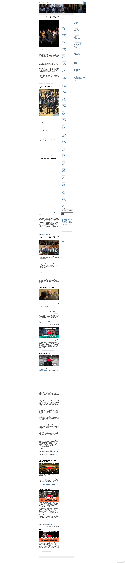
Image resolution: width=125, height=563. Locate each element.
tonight (50, 542)
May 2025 (63, 41)
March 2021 (63, 99)
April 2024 (63, 56)
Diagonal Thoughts (77, 38)
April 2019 (63, 126)
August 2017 (63, 149)
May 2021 (63, 97)
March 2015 (63, 183)
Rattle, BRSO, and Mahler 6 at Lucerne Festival (47, 238)
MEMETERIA (43, 2)
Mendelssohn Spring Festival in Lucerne (47, 528)
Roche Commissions (42, 456)
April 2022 (63, 84)
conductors (43, 234)
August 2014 (63, 191)
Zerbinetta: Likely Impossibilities (79, 78)
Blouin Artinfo (77, 29)
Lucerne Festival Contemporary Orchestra (45, 369)
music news (54, 154)
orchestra (49, 155)
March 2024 (63, 57)
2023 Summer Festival (48, 479)
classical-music (44, 155)
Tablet (76, 68)
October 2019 (63, 119)
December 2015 (64, 172)
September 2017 (64, 148)
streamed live (45, 481)
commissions (44, 455)
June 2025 (63, 40)
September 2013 (64, 204)
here (43, 448)
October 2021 (63, 91)
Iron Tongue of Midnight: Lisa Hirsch (80, 48)
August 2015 (63, 177)
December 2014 (64, 186)
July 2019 (63, 122)
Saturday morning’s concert (54, 49)
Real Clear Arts (77, 62)
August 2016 (63, 163)
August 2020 (63, 107)
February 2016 (64, 170)
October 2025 (63, 35)
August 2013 (63, 205)
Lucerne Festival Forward (46, 326)
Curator (76, 36)
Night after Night (77, 53)
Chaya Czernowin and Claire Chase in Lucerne (48, 18)
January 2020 (63, 115)
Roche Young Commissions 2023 (47, 353)
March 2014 (63, 197)
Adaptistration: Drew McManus (79, 21)
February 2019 (64, 128)
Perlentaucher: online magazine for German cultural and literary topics (79, 59)
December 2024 (64, 47)
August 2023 (63, 65)
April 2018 (63, 140)
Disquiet (76, 39)
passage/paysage (50, 431)
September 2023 (64, 64)
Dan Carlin (76, 37)
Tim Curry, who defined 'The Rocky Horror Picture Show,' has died (66, 229)
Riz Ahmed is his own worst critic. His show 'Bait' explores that (67, 220)
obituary (46, 306)
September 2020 (64, 106)
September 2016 (64, 162)
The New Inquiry (77, 71)
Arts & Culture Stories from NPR (66, 217)
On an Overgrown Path (78, 55)
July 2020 (63, 108)
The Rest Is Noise (77, 72)
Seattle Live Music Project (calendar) (80, 64)
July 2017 (63, 150)
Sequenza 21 (77, 65)
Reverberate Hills (77, 63)
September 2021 (64, 92)
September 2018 (64, 134)
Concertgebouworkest (55, 212)
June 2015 (63, 179)
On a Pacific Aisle (77, 54)
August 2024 (63, 51)
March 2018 (63, 141)
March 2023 (63, 71)
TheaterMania (77, 75)
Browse (46, 13)
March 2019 (63, 127)
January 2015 (63, 185)
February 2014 (64, 198)
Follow (62, 214)
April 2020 (63, 112)
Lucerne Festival (47, 48)
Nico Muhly (76, 52)
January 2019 (63, 129)
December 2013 (64, 200)
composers (43, 321)
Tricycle (76, 76)
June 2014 (63, 193)
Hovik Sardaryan (49, 367)
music (47, 155)
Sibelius (58, 154)
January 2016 (63, 171)
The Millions (76, 70)
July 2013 (63, 206)
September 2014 (64, 190)
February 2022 (64, 86)
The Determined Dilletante (78, 69)
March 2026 (63, 29)
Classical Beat (77, 30)
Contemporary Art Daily (78, 32)
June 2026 (63, 26)
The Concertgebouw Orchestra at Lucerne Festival (48, 159)
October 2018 (63, 133)
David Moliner (44, 367)
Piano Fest (49, 503)
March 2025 (63, 43)
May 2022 (63, 83)
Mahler (52, 234)
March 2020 (63, 113)
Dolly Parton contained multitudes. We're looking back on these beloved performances (67, 222)
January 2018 (63, 143)
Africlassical (76, 22)
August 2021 (63, 93)
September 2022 (64, 78)
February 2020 (64, 114)
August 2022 (63, 79)
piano (52, 155)
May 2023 (63, 69)
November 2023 (64, 62)
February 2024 (64, 58)
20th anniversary (45, 478)
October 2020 (63, 105)
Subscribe (53, 13)
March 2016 (63, 169)
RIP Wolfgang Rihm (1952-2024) (47, 287)
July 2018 (63, 136)
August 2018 (63, 135)
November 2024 (64, 48)
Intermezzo (76, 46)
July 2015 (63, 178)
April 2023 (63, 70)
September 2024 (64, 50)
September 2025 (64, 36)
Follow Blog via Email (65, 208)
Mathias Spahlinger (44, 431)
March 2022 (63, 85)
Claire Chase (48, 50)
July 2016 (63, 164)
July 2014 (63, 192)
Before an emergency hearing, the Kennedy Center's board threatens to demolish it (67, 225)
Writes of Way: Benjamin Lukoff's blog (80, 77)
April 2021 (63, 98)
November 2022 (64, 76)
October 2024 (63, 49)
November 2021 (64, 90)
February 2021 (64, 100)
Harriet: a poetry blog (78, 43)
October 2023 (63, 63)
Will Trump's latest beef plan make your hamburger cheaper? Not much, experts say (67, 232)
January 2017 (63, 157)
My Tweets (75, 80)
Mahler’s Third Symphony (42, 477)
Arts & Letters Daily (77, 24)
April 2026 (63, 28)
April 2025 (63, 42)
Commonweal (77, 31)
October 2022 (63, 77)
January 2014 (63, 199)
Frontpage (41, 13)
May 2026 (63, 27)
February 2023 (64, 72)
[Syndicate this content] (61, 217)
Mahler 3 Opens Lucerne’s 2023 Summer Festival (47, 461)
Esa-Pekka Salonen (45, 154)
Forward (40, 340)
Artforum (76, 23)
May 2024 (63, 55)
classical (40, 155)
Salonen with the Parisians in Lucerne (46, 87)
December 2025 (64, 33)
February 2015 (64, 184)
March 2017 (63, 155)
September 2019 (64, 120)
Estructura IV (41, 370)
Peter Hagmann (77, 61)
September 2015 (64, 176)
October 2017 (63, 147)
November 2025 (64, 34)
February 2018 (64, 142)
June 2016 (63, 165)
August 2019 (63, 121)
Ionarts (76, 47)
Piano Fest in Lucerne (45, 489)
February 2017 (64, 156)
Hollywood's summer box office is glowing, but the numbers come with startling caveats (66, 241)
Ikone (50, 370)
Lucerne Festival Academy (55, 82)
